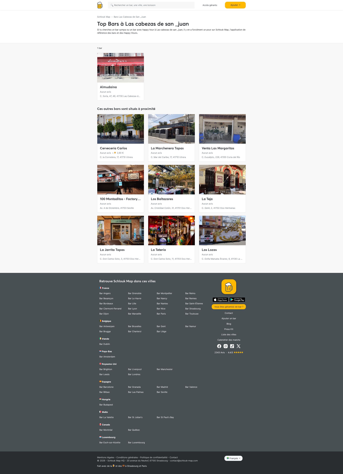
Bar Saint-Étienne (194, 303)
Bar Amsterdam (107, 356)
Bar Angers (105, 293)
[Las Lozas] (222, 230)
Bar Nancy (162, 298)
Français (234, 458)
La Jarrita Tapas (112, 250)
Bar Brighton (105, 369)
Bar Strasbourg (193, 308)
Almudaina (108, 87)
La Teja (207, 199)
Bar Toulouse (191, 313)
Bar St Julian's (135, 417)
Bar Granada (134, 387)
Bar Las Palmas (135, 392)
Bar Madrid (162, 387)
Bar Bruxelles (134, 326)
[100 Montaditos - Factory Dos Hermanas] (120, 179)
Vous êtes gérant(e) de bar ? (228, 306)
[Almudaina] (120, 68)
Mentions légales (105, 457)
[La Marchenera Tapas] (171, 129)
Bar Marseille (134, 313)
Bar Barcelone (106, 387)
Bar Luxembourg (136, 442)
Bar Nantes (162, 303)
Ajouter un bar (229, 318)
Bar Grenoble (134, 293)
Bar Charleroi (134, 331)
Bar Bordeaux (106, 303)
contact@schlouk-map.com (184, 460)
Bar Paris (161, 313)
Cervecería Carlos (113, 148)
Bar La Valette (106, 417)
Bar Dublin (104, 344)
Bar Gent (161, 326)
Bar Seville (162, 392)
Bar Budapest (106, 404)
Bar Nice (161, 308)
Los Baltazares (162, 199)
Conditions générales (127, 457)
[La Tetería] (171, 230)
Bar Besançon (106, 298)
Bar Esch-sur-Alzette (109, 442)
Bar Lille (132, 303)
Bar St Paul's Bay (165, 417)
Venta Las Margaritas (218, 148)
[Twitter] (238, 346)
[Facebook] (219, 346)
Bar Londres (134, 374)
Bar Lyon (132, 308)
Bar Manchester (165, 369)
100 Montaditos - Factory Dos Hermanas (130, 199)
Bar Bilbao (104, 392)
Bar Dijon (104, 313)
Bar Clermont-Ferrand (110, 308)
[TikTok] (232, 346)
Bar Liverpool (135, 369)
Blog (229, 323)
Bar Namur (190, 326)
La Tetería (158, 250)
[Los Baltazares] (171, 179)
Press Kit (228, 329)
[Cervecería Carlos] (120, 129)
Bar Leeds (104, 374)
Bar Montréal (105, 430)
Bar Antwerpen (106, 326)
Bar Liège (161, 331)
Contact (229, 313)
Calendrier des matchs (228, 339)
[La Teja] (222, 179)
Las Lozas (209, 250)
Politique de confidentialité (153, 457)
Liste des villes (228, 334)
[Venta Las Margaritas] (222, 129)
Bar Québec (134, 430)
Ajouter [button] (235, 5)
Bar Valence (191, 387)
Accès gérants (210, 5)
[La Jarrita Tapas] (120, 230)
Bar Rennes (191, 298)
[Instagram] (225, 346)
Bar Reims (190, 293)
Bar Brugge (105, 331)
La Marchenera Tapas (167, 148)
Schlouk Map (103, 16)
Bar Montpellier (164, 293)
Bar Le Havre (134, 298)
